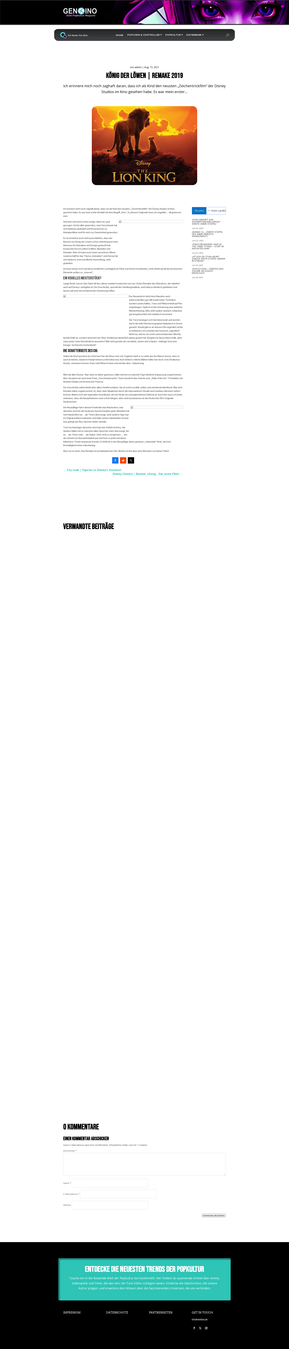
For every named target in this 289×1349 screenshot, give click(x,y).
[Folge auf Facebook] (194, 1328)
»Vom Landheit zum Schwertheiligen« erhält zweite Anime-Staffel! (206, 221)
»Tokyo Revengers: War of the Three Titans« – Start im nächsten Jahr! (208, 246)
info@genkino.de (200, 1319)
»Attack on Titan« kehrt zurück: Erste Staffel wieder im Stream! (208, 258)
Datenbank (194, 34)
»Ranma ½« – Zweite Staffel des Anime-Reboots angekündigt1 (207, 234)
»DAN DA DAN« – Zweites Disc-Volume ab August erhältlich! (208, 271)
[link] (115, 460)
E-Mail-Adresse (71, 1194)
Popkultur (173, 34)
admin (138, 67)
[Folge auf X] (200, 1328)
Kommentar (70, 1150)
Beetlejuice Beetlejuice (78, 1106)
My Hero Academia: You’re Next (81, 718)
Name (67, 1183)
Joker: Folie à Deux (75, 917)
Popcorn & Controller (143, 34)
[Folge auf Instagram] (206, 1328)
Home (119, 35)
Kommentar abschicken (214, 1215)
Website (67, 1205)
